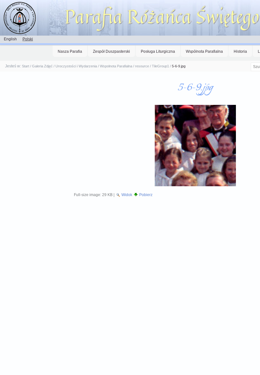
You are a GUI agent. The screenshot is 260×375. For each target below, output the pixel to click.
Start (25, 66)
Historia (240, 51)
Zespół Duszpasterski (111, 51)
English (10, 39)
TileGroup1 (160, 66)
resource (142, 66)
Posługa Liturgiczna (158, 51)
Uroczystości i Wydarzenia (76, 66)
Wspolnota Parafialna (116, 66)
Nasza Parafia (70, 51)
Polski (28, 39)
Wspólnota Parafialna (204, 51)
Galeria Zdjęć (42, 66)
